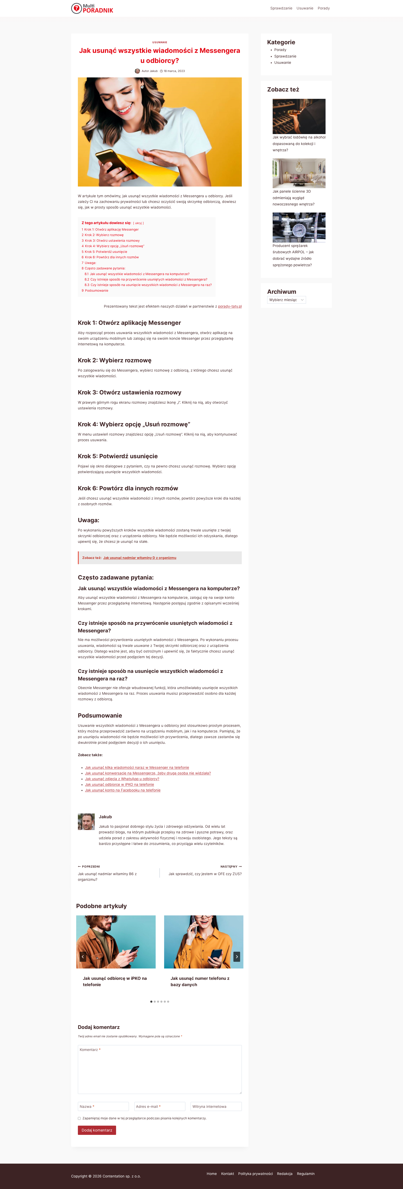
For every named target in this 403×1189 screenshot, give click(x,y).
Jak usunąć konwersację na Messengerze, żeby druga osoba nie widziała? (148, 773)
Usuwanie (305, 8)
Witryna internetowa (209, 1106)
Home (212, 1174)
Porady (324, 8)
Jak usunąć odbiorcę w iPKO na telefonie (119, 784)
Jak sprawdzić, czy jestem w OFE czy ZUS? (205, 870)
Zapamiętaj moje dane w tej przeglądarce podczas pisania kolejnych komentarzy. (144, 1118)
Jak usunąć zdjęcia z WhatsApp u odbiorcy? (122, 779)
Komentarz (90, 1050)
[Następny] (236, 957)
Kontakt (227, 1174)
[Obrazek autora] (137, 71)
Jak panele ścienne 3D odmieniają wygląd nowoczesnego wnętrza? (294, 197)
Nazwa (87, 1106)
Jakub (154, 71)
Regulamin (306, 1174)
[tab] (151, 1002)
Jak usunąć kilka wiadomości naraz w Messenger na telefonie (137, 767)
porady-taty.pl (230, 306)
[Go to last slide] (83, 957)
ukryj (138, 223)
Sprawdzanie (281, 8)
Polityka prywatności (255, 1174)
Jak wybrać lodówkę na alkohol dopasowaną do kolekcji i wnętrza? (299, 143)
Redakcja (285, 1174)
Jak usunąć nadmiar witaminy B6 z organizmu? (107, 873)
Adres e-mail (148, 1106)
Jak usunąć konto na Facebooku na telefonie (123, 790)
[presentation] (116, 941)
